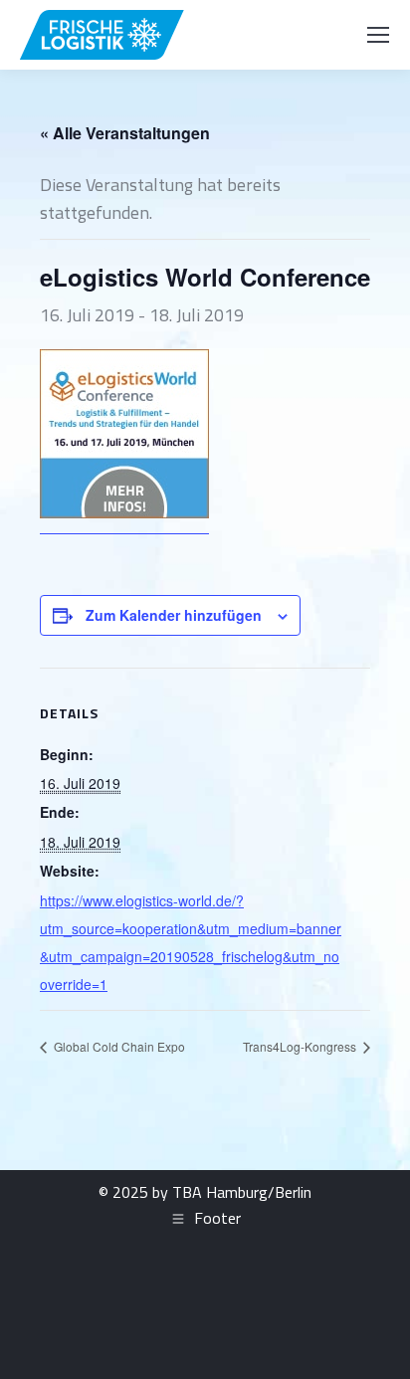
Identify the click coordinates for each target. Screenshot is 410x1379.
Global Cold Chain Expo (118, 1046)
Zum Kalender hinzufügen (174, 615)
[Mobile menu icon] (378, 35)
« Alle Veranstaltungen (125, 132)
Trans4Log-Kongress (301, 1046)
